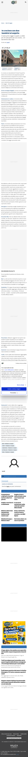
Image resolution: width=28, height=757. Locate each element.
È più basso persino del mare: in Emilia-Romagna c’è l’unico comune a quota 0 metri (14, 672)
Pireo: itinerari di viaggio (8, 452)
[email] (7, 47)
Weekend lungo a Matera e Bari (6, 519)
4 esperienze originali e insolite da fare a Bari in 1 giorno (7, 497)
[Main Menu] (2, 2)
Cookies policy (24, 733)
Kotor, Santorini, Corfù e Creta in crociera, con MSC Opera (19, 513)
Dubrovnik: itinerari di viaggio (9, 447)
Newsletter (19, 735)
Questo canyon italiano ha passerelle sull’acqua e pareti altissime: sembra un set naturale (13, 682)
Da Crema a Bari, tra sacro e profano (20, 519)
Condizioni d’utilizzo (11, 735)
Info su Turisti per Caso (6, 733)
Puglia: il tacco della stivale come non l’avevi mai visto (20, 497)
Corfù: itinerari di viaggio (8, 445)
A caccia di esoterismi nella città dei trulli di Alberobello (19, 505)
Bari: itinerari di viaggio (8, 443)
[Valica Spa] (14, 746)
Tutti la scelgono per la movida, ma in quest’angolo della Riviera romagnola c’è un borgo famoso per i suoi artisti (13, 661)
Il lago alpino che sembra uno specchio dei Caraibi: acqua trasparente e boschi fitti (13, 651)
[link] (9, 47)
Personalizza (13, 392)
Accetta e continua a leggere (14, 388)
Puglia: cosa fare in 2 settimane (7, 503)
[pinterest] (5, 47)
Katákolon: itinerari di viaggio (9, 450)
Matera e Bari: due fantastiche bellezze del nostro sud (7, 513)
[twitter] (4, 47)
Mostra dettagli (20, 385)
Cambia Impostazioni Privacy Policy (14, 738)
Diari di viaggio (9, 23)
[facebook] (2, 47)
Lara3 (8, 42)
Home (2, 23)
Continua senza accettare (21, 363)
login (8, 486)
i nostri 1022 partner (9, 369)
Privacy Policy (16, 733)
